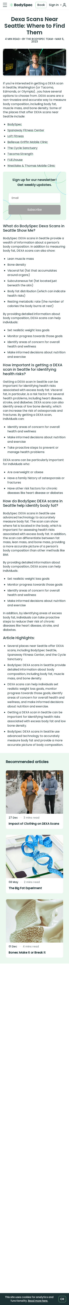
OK (62, 1299)
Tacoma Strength (20, 154)
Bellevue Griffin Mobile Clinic (27, 142)
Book (41, 5)
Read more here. (38, 1301)
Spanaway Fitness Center (25, 130)
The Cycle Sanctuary (22, 148)
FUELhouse (15, 160)
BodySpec (14, 124)
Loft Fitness (15, 136)
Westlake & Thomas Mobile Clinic (31, 166)
